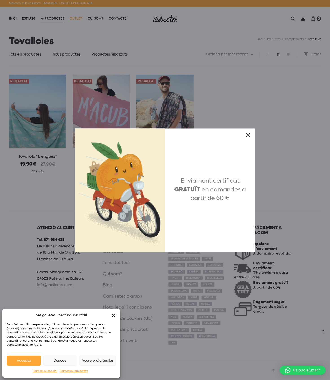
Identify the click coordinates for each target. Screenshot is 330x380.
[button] (113, 315)
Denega (60, 360)
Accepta (24, 360)
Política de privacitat (74, 371)
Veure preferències (97, 360)
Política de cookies (45, 371)
